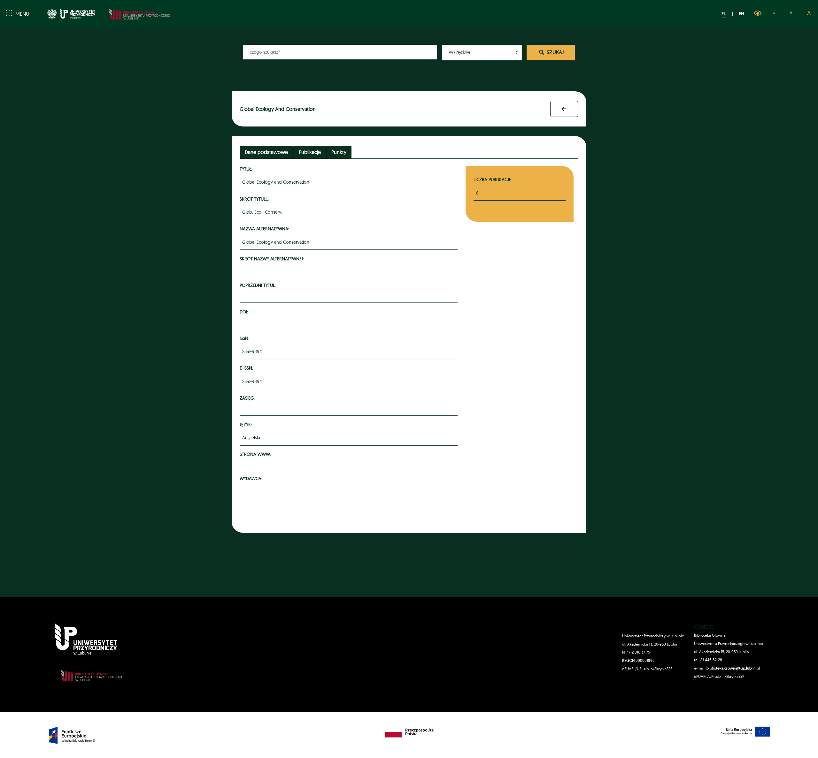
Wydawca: (252, 478)
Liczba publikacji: (492, 179)
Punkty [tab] (338, 152)
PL (724, 13)
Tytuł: (247, 169)
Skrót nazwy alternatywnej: (273, 258)
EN (741, 13)
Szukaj (554, 52)
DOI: (245, 311)
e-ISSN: (247, 368)
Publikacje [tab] (310, 152)
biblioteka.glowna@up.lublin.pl (733, 668)
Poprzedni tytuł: (259, 285)
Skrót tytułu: (255, 199)
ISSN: (245, 338)
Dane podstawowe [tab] (266, 152)
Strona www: (256, 454)
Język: (247, 424)
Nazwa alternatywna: (265, 228)
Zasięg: (248, 398)
